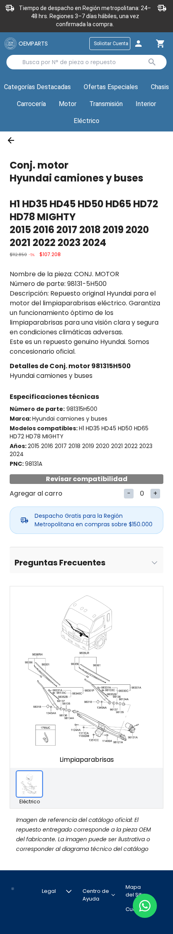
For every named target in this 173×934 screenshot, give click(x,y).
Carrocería (31, 104)
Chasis (160, 87)
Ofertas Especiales (111, 87)
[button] (110, 87)
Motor (67, 104)
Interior (146, 104)
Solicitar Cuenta (111, 43)
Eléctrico (86, 121)
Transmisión (106, 104)
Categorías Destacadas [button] (39, 88)
